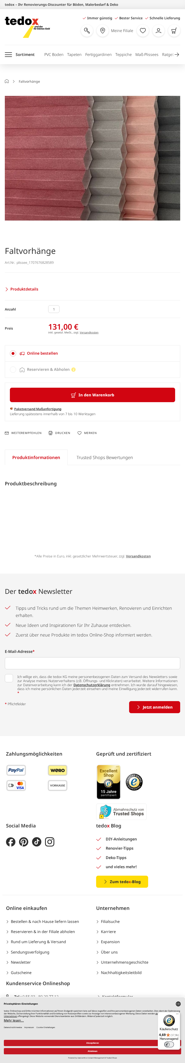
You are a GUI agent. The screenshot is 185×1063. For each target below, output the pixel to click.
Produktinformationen (36, 457)
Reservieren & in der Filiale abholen (43, 931)
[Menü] (177, 1015)
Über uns (109, 952)
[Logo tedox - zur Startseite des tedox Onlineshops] (27, 27)
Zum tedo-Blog (125, 881)
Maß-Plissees (147, 54)
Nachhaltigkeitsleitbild (121, 972)
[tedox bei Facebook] (10, 842)
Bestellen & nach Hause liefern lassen (45, 921)
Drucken (62, 433)
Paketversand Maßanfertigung (37, 409)
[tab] (92, 353)
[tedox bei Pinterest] (23, 842)
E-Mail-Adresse (20, 651)
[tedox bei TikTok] (36, 842)
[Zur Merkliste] (143, 31)
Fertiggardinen (98, 54)
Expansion (110, 941)
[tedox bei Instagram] (49, 842)
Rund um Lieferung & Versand (38, 941)
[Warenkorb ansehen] (174, 31)
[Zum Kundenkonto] (158, 31)
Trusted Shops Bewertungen (105, 457)
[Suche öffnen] (87, 31)
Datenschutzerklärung (91, 685)
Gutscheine (21, 972)
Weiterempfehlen (26, 433)
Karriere (108, 931)
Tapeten (74, 54)
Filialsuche (110, 921)
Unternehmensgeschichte (124, 962)
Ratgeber (170, 54)
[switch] (169, 1044)
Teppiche (123, 54)
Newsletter (21, 962)
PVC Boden (54, 54)
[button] (177, 54)
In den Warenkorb (96, 395)
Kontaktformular (117, 996)
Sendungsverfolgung (30, 952)
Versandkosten (89, 332)
